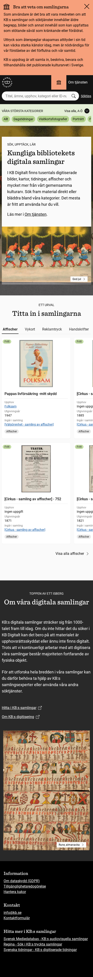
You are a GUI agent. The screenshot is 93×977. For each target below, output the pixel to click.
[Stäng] (86, 6)
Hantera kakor (15, 892)
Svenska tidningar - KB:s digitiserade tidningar (40, 950)
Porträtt (78, 119)
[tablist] (46, 329)
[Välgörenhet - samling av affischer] (29, 424)
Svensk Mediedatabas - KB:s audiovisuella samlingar (46, 939)
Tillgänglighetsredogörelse (25, 886)
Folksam (10, 406)
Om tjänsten (78, 82)
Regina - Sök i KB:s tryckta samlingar (33, 944)
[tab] (10, 329)
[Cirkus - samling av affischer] (25, 530)
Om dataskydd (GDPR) (22, 881)
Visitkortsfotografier (53, 119)
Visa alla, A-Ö (73, 111)
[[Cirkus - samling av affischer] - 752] (36, 493)
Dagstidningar (23, 119)
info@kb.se (12, 912)
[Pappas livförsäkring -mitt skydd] (36, 388)
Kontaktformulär (17, 918)
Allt (6, 119)
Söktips (86, 96)
